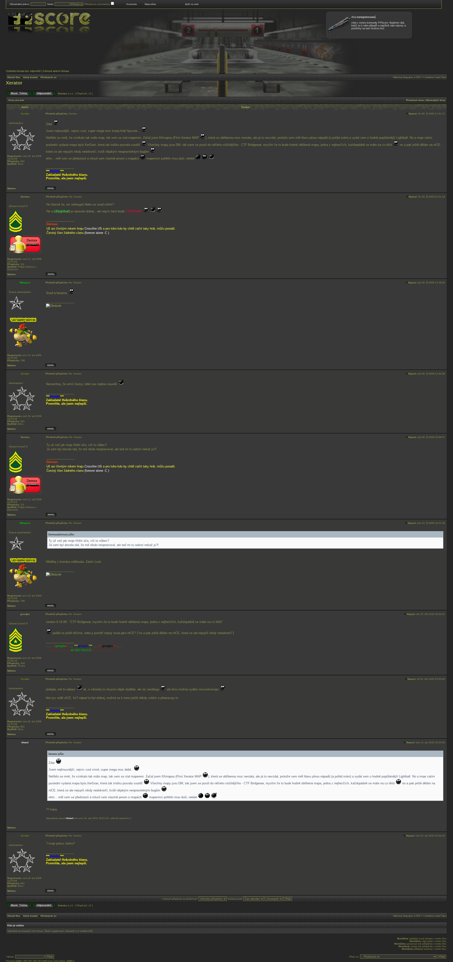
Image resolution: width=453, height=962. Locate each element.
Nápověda (150, 4)
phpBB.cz (70, 961)
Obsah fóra (13, 77)
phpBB (18, 961)
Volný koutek (30, 77)
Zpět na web (192, 4)
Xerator (14, 82)
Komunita (131, 4)
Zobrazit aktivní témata (56, 71)
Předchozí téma (415, 100)
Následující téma (435, 100)
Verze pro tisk (16, 100)
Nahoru (11, 188)
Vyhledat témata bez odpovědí (23, 71)
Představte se (49, 77)
